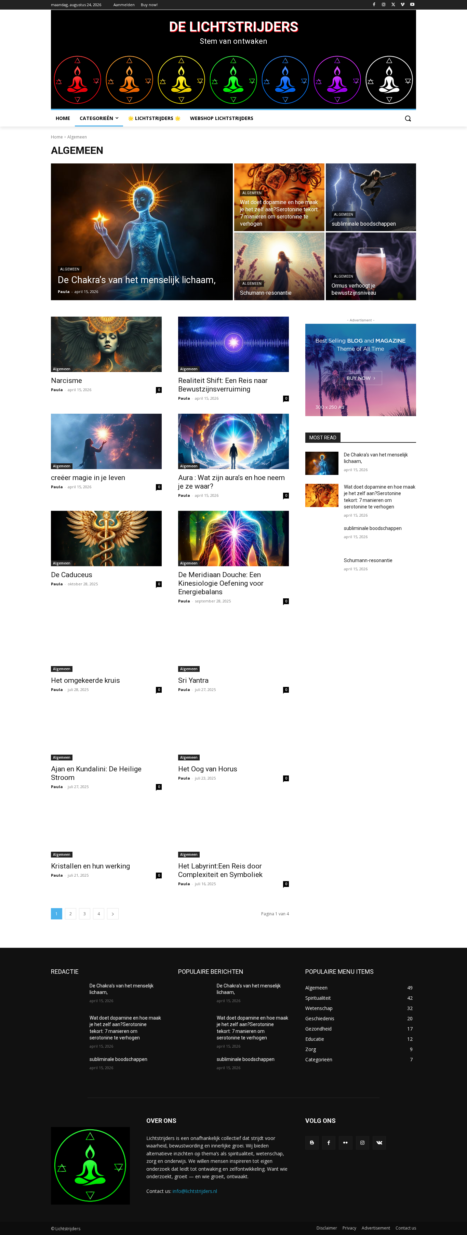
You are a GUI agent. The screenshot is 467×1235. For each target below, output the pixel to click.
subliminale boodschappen (373, 528)
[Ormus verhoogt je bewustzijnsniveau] (371, 266)
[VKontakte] (379, 1143)
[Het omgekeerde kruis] (106, 644)
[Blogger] (312, 1143)
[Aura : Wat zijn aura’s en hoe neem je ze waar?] (233, 441)
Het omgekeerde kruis (85, 680)
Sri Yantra (193, 680)
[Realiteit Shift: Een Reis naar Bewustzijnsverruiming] (233, 344)
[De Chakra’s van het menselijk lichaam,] (142, 231)
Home (57, 137)
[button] (408, 118)
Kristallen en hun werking (90, 866)
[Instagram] (384, 5)
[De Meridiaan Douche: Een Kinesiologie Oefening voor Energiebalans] (233, 538)
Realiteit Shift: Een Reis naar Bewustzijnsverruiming (223, 384)
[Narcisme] (106, 344)
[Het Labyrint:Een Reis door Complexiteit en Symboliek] (233, 830)
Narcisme (66, 380)
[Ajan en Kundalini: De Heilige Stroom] (106, 732)
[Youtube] (412, 5)
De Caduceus (71, 575)
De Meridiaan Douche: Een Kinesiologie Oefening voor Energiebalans (221, 583)
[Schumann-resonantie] (279, 266)
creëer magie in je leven (88, 478)
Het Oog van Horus (207, 769)
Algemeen (69, 269)
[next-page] (113, 913)
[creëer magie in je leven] (106, 441)
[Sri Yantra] (233, 644)
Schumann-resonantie (368, 560)
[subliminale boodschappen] (371, 197)
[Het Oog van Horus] (233, 732)
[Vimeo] (402, 5)
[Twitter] (393, 5)
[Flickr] (345, 1143)
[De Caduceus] (106, 538)
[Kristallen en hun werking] (106, 830)
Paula (57, 389)
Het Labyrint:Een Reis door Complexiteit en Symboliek (220, 870)
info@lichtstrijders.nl (195, 1191)
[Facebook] (374, 5)
